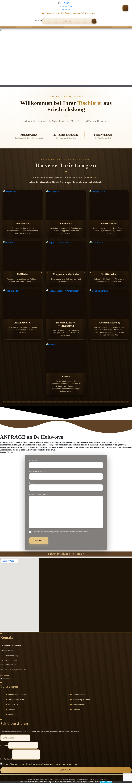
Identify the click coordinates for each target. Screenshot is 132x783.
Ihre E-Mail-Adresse (37, 472)
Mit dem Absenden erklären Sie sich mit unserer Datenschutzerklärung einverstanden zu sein (40, 764)
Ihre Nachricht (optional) (39, 494)
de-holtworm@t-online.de (15, 670)
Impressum (4, 675)
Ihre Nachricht (6, 759)
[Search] (94, 21)
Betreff (32, 483)
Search (38, 20)
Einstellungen (106, 782)
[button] (125, 8)
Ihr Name (33, 460)
